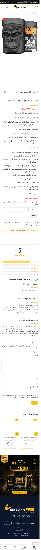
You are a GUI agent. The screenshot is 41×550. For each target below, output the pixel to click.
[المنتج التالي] (2, 92)
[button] (36, 434)
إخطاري (34, 215)
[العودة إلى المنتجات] (5, 92)
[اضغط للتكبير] (34, 51)
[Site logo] (19, 7)
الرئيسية (35, 92)
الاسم (36, 378)
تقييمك (35, 352)
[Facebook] (28, 516)
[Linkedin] (13, 516)
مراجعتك (35, 355)
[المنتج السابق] (7, 92)
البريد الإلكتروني (33, 387)
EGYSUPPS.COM (16, 535)
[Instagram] (18, 516)
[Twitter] (23, 516)
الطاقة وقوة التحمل (25, 92)
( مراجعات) (26, 105)
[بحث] (3, 13)
